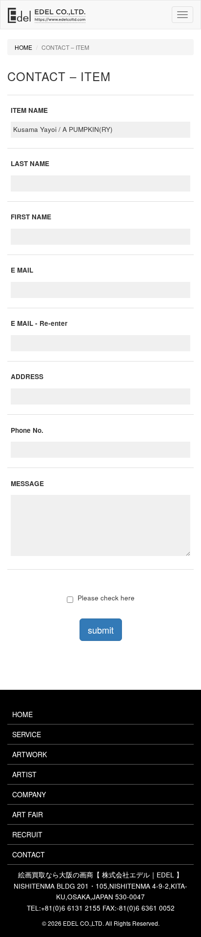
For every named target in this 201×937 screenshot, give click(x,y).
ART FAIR (27, 814)
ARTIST (24, 774)
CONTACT (28, 854)
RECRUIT (27, 834)
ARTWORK (29, 754)
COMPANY (29, 794)
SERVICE (26, 734)
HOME (23, 47)
